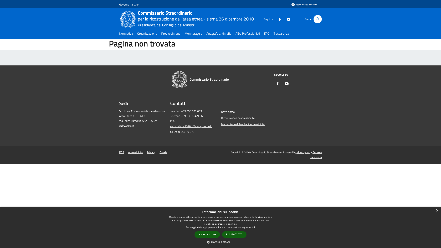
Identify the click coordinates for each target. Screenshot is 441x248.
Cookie (163, 152)
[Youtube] (287, 19)
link (253, 227)
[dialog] (220, 227)
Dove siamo (228, 112)
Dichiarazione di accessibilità (238, 118)
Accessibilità (135, 152)
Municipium (303, 152)
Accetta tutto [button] (207, 234)
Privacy (151, 152)
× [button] (437, 210)
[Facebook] (278, 19)
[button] (220, 242)
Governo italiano (129, 4)
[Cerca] (318, 19)
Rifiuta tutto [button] (234, 234)
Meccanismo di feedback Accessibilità (243, 124)
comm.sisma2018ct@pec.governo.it (191, 126)
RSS (121, 152)
